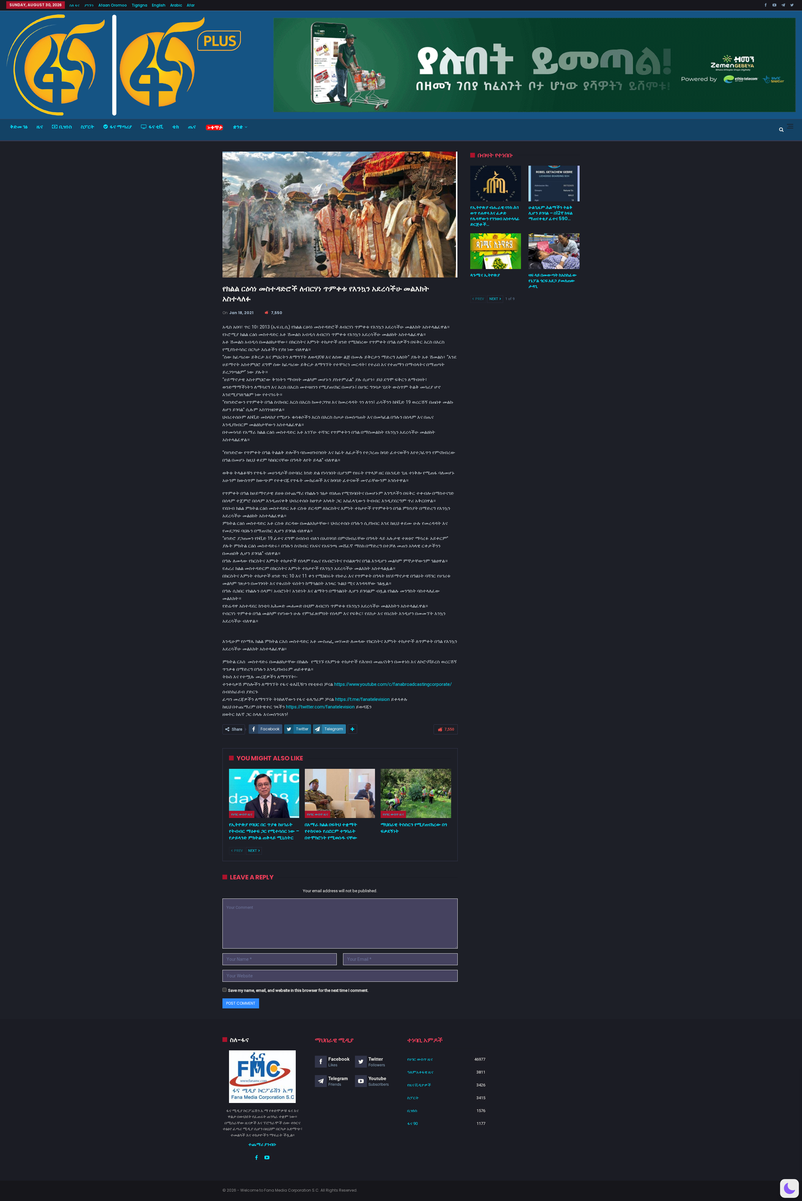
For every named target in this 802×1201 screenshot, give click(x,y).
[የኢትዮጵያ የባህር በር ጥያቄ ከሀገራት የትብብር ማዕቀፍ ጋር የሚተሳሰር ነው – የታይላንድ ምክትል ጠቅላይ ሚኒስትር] (264, 793)
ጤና (192, 126)
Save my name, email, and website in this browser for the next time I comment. (298, 990)
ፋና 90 (412, 1123)
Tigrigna (139, 5)
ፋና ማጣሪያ (121, 126)
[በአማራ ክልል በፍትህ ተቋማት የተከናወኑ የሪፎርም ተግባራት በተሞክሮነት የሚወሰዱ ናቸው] (340, 793)
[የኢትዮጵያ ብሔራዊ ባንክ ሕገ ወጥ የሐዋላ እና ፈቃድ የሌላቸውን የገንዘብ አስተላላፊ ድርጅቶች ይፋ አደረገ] (495, 183)
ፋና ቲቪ (155, 126)
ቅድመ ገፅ (19, 126)
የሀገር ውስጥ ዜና (241, 814)
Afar (191, 5)
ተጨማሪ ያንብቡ (262, 1144)
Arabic (176, 5)
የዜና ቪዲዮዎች (419, 1085)
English (158, 5)
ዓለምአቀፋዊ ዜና (420, 1072)
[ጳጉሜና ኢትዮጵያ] (495, 251)
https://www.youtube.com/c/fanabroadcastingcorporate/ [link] (393, 684)
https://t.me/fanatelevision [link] (362, 699)
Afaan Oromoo (112, 5)
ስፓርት (87, 126)
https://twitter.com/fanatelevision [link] (320, 707)
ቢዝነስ (65, 126)
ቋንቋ (238, 126)
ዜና (40, 126)
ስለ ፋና (75, 5)
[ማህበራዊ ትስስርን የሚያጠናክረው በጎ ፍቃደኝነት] (416, 793)
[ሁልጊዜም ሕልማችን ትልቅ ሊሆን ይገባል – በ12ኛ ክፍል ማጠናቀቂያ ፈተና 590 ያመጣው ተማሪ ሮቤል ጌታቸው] (554, 183)
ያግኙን (89, 5)
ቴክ (175, 126)
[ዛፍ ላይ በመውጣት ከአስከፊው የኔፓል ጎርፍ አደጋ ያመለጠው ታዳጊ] (554, 251)
